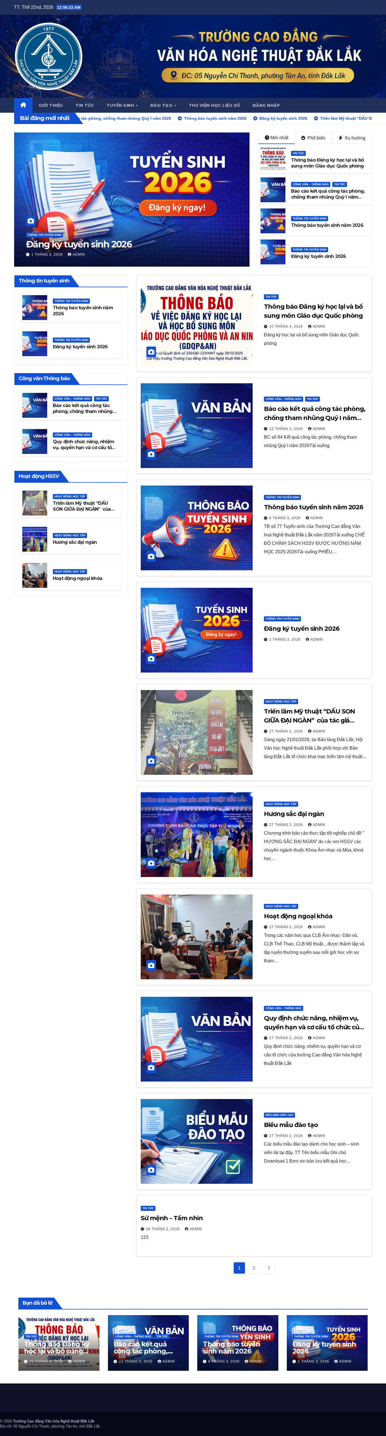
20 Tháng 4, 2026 (286, 326)
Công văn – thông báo (311, 184)
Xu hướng (354, 138)
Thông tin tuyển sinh (309, 218)
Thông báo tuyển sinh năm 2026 (327, 225)
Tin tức (84, 105)
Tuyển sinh (121, 105)
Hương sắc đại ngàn (75, 542)
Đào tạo (162, 105)
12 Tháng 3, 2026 (286, 429)
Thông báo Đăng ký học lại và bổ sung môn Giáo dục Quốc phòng (327, 163)
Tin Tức (298, 153)
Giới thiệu (51, 105)
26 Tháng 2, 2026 (163, 1229)
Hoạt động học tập (43, 224)
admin (81, 254)
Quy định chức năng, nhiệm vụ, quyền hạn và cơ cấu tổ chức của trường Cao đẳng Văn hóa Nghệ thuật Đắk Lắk (84, 450)
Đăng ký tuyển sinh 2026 (318, 256)
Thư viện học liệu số (214, 105)
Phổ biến (316, 138)
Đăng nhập (266, 105)
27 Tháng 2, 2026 (48, 254)
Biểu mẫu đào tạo (279, 1115)
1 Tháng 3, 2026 (285, 639)
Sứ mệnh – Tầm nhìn (172, 1218)
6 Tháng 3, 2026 (285, 518)
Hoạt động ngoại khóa (77, 578)
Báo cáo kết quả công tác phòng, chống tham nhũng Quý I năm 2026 (328, 197)
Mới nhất (279, 137)
